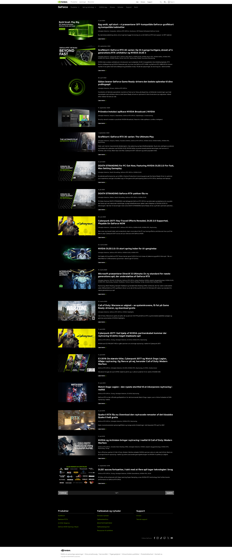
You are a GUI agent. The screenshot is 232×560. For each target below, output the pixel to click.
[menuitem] (74, 2)
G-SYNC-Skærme (64, 523)
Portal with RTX (124, 58)
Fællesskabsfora (102, 519)
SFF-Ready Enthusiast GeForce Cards (148, 31)
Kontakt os (158, 554)
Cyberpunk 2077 (115, 56)
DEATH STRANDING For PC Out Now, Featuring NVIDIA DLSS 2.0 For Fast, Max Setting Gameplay (136, 167)
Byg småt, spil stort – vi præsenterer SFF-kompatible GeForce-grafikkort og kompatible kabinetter (136, 26)
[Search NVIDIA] (161, 2)
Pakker (117, 140)
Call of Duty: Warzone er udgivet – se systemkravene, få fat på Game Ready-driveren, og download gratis (133, 306)
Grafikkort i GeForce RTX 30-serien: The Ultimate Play (126, 136)
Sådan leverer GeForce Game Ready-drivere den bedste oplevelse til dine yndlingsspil (135, 83)
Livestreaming (148, 115)
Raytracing (133, 58)
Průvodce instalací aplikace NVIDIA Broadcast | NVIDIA (126, 111)
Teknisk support (141, 519)
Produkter (74, 2)
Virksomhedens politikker (130, 554)
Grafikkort (61, 515)
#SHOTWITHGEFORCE (104, 523)
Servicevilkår (103, 554)
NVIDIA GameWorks (133, 473)
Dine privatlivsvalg (91, 554)
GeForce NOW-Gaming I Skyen (68, 527)
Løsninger (82, 2)
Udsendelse (118, 115)
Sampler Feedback (119, 282)
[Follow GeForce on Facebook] (154, 538)
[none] (161, 1)
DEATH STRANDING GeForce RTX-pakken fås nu (123, 193)
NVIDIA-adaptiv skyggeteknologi (155, 280)
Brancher (91, 2)
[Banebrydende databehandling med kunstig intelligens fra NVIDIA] (63, 2)
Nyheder (120, 7)
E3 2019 (129, 340)
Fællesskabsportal (103, 527)
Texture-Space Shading (132, 282)
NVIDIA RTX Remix (103, 58)
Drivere (112, 7)
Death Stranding (115, 172)
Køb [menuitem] (137, 2)
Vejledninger (140, 115)
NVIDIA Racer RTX (147, 56)
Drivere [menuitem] (143, 2)
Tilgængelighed (114, 554)
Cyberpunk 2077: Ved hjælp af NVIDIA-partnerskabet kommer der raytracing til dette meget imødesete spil (132, 334)
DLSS (149, 473)
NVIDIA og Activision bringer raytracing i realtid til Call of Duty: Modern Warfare (135, 441)
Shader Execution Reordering (146, 58)
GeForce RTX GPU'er (123, 31)
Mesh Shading (139, 280)
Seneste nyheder (103, 515)
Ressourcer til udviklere (105, 530)
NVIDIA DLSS (137, 56)
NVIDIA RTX (166, 56)
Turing (142, 282)
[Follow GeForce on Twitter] (168, 538)
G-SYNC (145, 368)
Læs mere (101, 39)
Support (129, 7)
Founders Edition (125, 140)
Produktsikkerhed (147, 554)
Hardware (133, 31)
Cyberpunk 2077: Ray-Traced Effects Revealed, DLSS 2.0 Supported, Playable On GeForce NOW (133, 222)
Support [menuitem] (149, 2)
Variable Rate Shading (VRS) (153, 282)
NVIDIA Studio (114, 58)
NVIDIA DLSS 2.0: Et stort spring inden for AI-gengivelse (127, 248)
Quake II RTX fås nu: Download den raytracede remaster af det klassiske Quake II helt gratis (135, 416)
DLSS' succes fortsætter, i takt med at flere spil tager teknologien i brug (135, 469)
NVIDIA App (103, 7)
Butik (136, 7)
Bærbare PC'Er (63, 519)
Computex (113, 31)
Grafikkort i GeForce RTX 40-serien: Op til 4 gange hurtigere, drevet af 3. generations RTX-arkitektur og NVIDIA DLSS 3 (135, 51)
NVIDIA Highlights (128, 312)
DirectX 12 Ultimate (116, 280)
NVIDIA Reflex (158, 56)
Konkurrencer (153, 368)
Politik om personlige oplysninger (72, 554)
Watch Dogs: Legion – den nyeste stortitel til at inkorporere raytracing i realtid (135, 388)
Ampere (112, 115)
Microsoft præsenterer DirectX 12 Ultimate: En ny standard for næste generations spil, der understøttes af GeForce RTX (134, 275)
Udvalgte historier (103, 31)
